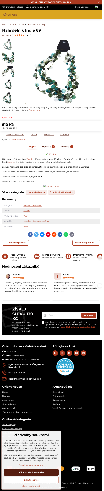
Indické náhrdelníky (33, 205)
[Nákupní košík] (92, 14)
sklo (25, 221)
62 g (26, 226)
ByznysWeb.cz (62, 487)
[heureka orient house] (65, 375)
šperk (11, 162)
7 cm (26, 216)
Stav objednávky (85, 483)
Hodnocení (7, 35)
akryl (49, 221)
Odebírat (88, 315)
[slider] (19, 35)
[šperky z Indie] (51, 154)
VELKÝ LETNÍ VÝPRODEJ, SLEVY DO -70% (51, 2)
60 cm (27, 210)
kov (30, 221)
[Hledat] (85, 14)
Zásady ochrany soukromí (31, 465)
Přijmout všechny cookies (31, 472)
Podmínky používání (66, 483)
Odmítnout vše (31, 480)
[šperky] (50, 186)
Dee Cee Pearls (18, 139)
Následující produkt (84, 242)
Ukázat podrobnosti (31, 486)
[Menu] (98, 14)
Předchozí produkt (17, 242)
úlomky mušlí (39, 221)
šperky (30, 159)
